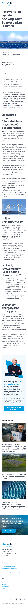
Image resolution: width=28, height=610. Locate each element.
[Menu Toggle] (25, 3)
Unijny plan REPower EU (11, 82)
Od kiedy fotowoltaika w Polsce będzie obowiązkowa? (14, 84)
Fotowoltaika (15, 55)
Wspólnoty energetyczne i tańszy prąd (14, 86)
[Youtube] (24, 599)
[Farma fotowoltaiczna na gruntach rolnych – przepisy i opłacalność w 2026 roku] (14, 462)
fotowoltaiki (10, 105)
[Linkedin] (20, 599)
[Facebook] (16, 599)
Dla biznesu (6, 55)
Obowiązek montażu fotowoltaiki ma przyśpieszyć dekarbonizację (14, 79)
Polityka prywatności (8, 599)
